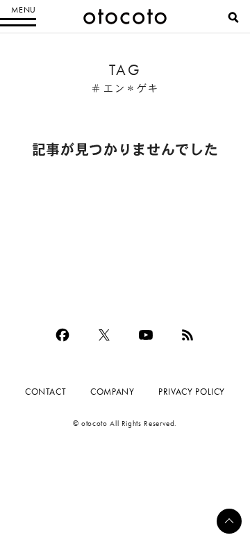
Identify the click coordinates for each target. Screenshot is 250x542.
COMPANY (112, 391)
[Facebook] (62, 335)
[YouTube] (146, 335)
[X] (104, 335)
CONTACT (45, 391)
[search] (233, 17)
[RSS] (187, 335)
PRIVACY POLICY (191, 391)
